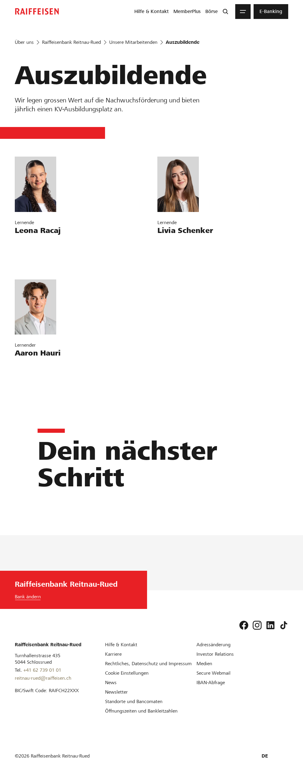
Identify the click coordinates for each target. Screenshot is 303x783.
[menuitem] (151, 11)
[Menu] (243, 11)
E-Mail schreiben (36, 244)
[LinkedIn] (270, 625)
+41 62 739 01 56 (38, 383)
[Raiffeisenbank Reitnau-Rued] (37, 11)
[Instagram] (257, 625)
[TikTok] (283, 625)
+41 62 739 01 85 (180, 261)
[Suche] (225, 11)
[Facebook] (243, 625)
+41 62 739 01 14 (38, 261)
